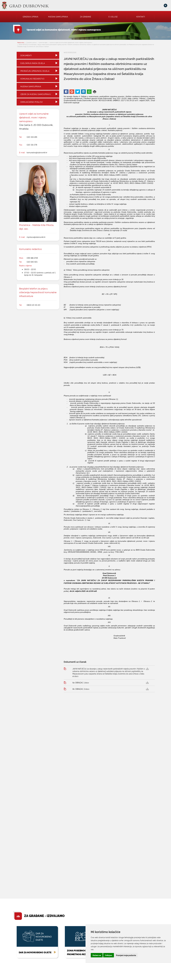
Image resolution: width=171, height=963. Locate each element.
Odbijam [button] (108, 955)
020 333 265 (32, 137)
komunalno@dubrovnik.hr (37, 152)
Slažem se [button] (97, 955)
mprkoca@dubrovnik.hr (36, 237)
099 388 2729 (32, 258)
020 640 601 (32, 262)
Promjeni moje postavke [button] (126, 955)
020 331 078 (32, 144)
